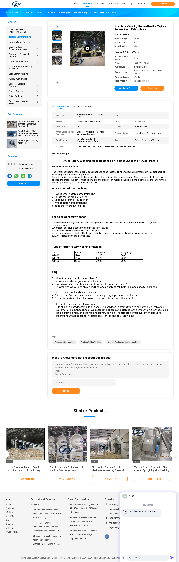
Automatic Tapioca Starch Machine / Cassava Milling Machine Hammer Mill (21, 470)
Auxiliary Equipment (23, 79)
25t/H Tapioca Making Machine (28, 142)
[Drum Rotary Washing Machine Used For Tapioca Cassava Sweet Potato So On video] (87, 48)
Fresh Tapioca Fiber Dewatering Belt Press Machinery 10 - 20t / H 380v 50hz (28, 133)
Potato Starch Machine (23, 42)
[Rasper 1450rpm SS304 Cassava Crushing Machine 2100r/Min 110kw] (152, 444)
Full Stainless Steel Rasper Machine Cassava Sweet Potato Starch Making (47, 514)
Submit (66, 391)
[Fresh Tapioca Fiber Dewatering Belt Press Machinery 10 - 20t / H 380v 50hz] (12, 134)
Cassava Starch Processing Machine (23, 31)
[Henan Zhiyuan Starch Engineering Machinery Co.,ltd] (16, 4)
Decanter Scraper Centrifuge (23, 85)
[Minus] (172, 496)
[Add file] (124, 557)
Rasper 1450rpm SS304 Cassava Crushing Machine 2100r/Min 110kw (151, 470)
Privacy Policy (12, 532)
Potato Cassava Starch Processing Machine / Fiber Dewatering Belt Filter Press (46, 527)
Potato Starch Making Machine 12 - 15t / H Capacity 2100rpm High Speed (84, 508)
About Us (10, 516)
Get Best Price (126, 88)
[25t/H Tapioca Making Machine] (12, 143)
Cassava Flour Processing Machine (23, 48)
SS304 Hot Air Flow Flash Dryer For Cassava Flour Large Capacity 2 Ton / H (84, 535)
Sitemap (9, 524)
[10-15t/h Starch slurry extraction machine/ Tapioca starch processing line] (12, 124)
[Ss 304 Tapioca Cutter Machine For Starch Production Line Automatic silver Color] (67, 444)
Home (8, 504)
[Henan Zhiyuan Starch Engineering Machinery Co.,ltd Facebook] (107, 536)
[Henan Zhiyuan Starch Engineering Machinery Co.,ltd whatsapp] (16, 176)
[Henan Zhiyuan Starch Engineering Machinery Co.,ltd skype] (30, 176)
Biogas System (23, 91)
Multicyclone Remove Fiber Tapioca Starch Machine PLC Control (107, 470)
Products (10, 508)
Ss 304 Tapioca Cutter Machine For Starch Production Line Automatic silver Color (66, 470)
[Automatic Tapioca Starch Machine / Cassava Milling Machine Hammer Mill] (25, 444)
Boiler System (23, 96)
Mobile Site (11, 528)
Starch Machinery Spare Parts (23, 102)
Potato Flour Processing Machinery (23, 67)
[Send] (172, 557)
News (8, 520)
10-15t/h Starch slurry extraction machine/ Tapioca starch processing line (28, 124)
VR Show (10, 512)
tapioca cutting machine (64, 342)
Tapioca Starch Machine (23, 37)
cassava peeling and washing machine (123, 342)
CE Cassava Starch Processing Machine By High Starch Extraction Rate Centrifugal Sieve (47, 540)
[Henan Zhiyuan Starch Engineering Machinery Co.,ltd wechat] (23, 176)
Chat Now (163, 4)
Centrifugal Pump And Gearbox (23, 55)
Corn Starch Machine (23, 74)
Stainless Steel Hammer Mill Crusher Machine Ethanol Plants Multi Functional (83, 521)
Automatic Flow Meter (23, 61)
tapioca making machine (91, 342)
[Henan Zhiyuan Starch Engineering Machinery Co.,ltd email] (9, 176)
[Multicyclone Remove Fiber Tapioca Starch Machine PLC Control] (109, 444)
